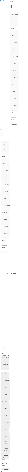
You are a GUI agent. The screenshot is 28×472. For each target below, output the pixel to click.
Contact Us (12, 119)
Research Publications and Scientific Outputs (15, 54)
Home (11, 9)
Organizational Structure (6, 355)
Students (12, 112)
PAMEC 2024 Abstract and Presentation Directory (16, 79)
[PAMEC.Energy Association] (3, 129)
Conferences (12, 28)
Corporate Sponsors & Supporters (6, 450)
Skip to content (2, 0)
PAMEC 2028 (13, 30)
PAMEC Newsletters (13, 117)
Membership (3, 461)
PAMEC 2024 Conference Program (6, 408)
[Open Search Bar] (9, 4)
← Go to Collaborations (4, 347)
